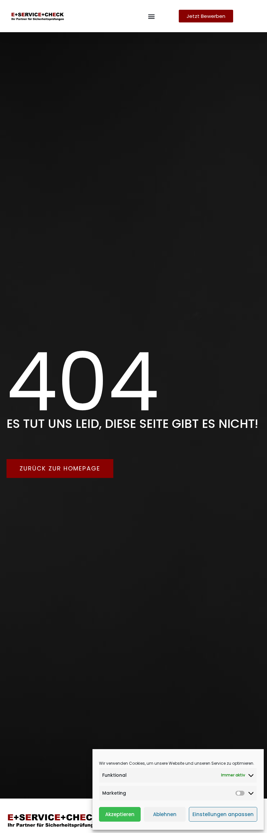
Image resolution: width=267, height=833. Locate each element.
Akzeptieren (119, 814)
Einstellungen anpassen (223, 814)
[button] (151, 16)
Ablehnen (164, 814)
